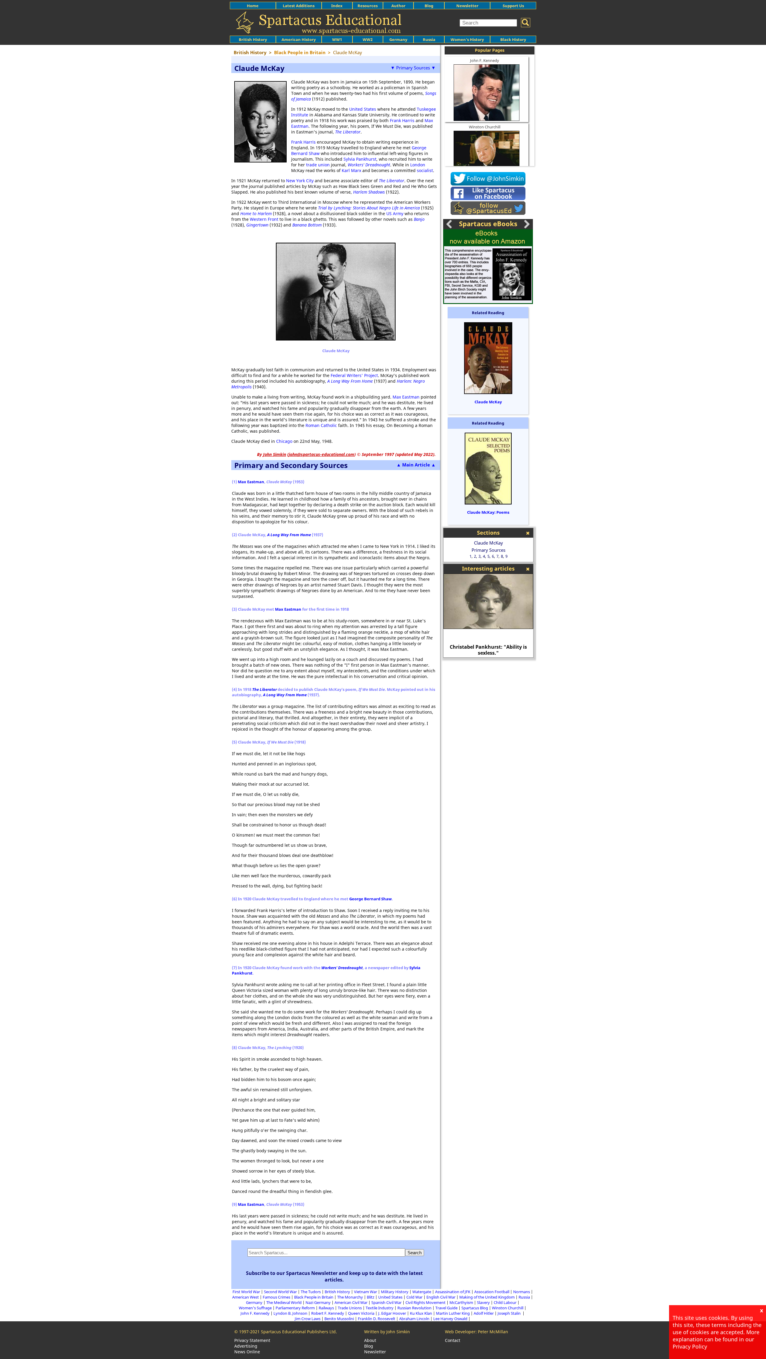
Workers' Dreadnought (342, 967)
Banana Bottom (307, 225)
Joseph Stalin (510, 1313)
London (417, 165)
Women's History (467, 39)
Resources (368, 5)
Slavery (483, 1302)
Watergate (421, 1291)
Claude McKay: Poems (488, 512)
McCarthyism (461, 1302)
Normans (521, 1291)
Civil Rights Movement (425, 1302)
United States (362, 109)
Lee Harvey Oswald (450, 1318)
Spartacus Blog (474, 1308)
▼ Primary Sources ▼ (413, 68)
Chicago (284, 441)
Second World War (280, 1291)
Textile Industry (379, 1308)
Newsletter (467, 5)
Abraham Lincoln (414, 1318)
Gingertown (257, 225)
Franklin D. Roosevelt (376, 1318)
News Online (247, 1352)
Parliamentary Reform (295, 1308)
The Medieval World (284, 1302)
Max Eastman (406, 397)
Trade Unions (350, 1308)
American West (245, 1297)
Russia (429, 39)
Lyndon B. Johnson (290, 1313)
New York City (300, 180)
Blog (429, 5)
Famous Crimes (276, 1297)
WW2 (368, 39)
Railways (326, 1308)
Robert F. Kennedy (327, 1313)
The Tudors (311, 1291)
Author (398, 5)
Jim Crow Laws (307, 1318)
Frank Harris (402, 120)
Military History (394, 1291)
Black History (513, 39)
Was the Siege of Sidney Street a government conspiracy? (494, 650)
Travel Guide (446, 1308)
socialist (425, 170)
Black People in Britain (313, 1297)
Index (337, 5)
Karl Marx (351, 170)
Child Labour (505, 1302)
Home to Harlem (256, 213)
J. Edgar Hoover (392, 1313)
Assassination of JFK (452, 1291)
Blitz (370, 1297)
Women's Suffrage (255, 1308)
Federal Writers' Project (354, 375)
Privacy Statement (252, 1340)
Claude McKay (488, 402)
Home (253, 5)
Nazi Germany (318, 1302)
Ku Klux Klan (421, 1313)
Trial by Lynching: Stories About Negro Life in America (369, 208)
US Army (394, 213)
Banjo (419, 219)
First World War (246, 1291)
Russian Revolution (414, 1308)
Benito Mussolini (339, 1318)
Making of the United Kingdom (487, 1297)
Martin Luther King (453, 1313)
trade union (318, 165)
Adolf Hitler (484, 1313)
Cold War (414, 1297)
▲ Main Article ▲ (416, 465)
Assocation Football (491, 1291)
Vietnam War (365, 1291)
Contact (452, 1340)
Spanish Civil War (386, 1302)
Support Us (513, 5)
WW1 (337, 39)
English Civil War (440, 1297)
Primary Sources (488, 550)
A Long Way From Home (350, 381)
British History (337, 1291)
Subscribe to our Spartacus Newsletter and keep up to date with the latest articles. (334, 1276)
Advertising (245, 1346)
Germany (398, 39)
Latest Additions (298, 5)
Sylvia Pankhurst (360, 159)
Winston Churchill (484, 127)
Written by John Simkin (387, 1331)
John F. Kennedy (484, 60)
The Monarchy (350, 1297)
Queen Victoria (361, 1313)
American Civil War (351, 1302)
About (370, 1340)
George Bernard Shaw (370, 899)
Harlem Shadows (369, 192)
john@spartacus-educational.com (321, 454)
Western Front (264, 219)
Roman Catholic (321, 425)
